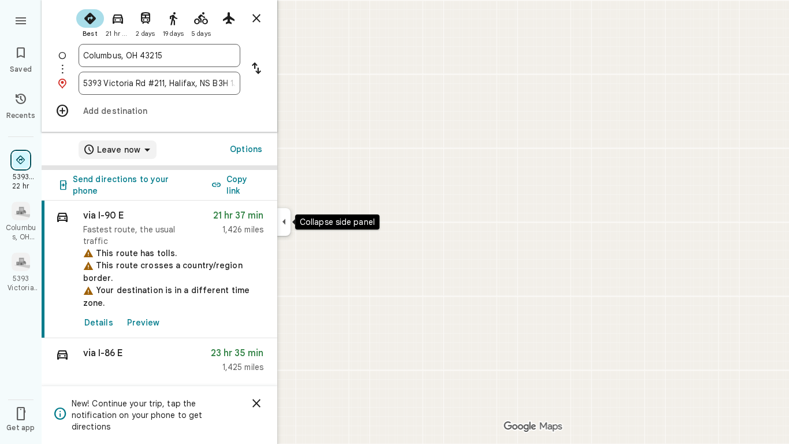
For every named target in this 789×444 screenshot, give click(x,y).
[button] (159, 362)
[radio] (90, 22)
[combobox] (159, 55)
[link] (159, 269)
